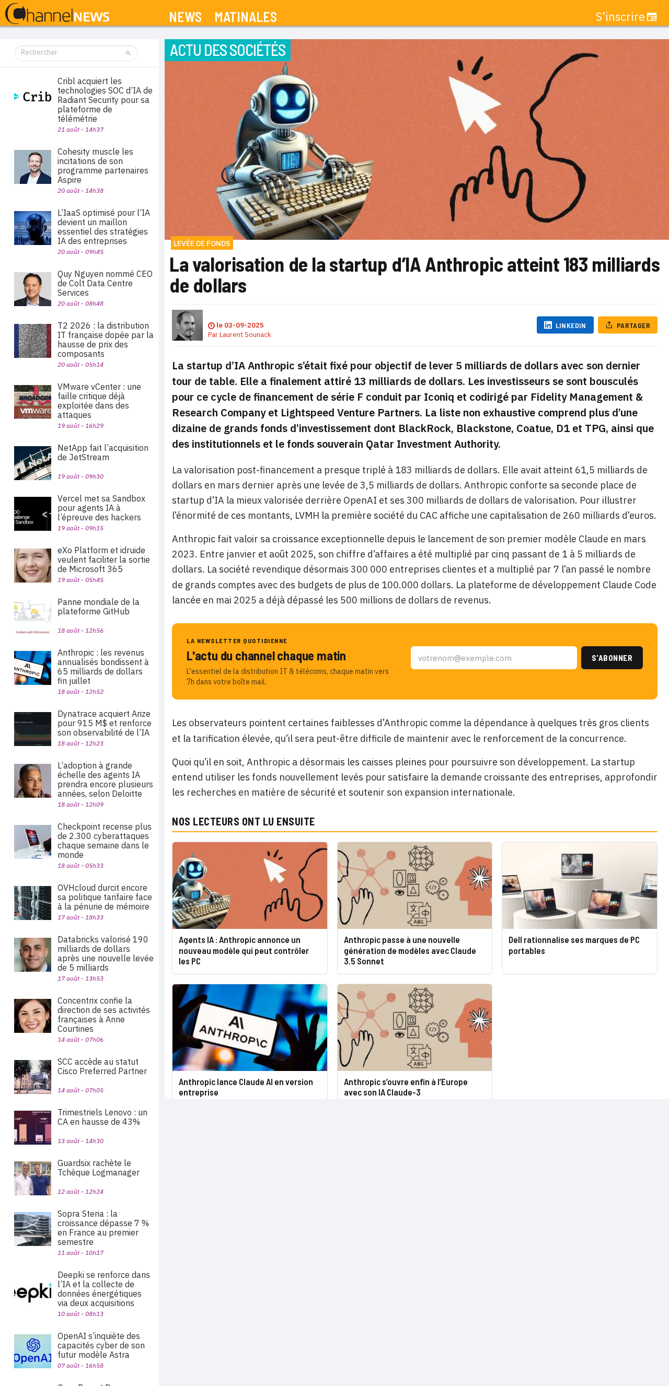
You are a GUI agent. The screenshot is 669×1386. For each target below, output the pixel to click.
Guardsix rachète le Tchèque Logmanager (98, 1168)
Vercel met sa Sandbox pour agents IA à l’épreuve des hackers (101, 507)
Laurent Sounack (245, 334)
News (185, 17)
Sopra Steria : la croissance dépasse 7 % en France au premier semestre (103, 1227)
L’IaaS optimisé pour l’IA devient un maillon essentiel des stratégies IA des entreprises (103, 226)
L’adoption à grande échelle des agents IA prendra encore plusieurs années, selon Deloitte (105, 779)
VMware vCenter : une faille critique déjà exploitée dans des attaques (99, 400)
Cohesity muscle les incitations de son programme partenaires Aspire (102, 165)
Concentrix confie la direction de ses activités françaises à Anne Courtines (103, 1014)
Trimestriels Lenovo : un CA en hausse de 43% (102, 1117)
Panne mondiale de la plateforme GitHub (98, 606)
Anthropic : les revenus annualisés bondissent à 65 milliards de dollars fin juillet (103, 666)
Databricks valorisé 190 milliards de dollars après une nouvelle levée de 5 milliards (105, 953)
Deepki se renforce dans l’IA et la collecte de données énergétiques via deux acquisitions (103, 1288)
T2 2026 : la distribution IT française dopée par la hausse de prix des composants (105, 339)
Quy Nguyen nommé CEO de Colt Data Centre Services (105, 283)
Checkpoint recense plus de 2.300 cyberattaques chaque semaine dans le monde (104, 840)
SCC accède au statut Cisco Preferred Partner (102, 1066)
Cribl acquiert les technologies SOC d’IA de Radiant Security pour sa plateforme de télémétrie (105, 100)
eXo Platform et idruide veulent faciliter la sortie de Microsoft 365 (103, 559)
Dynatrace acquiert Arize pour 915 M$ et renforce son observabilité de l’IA (104, 723)
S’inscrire (620, 16)
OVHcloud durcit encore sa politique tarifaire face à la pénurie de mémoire (104, 897)
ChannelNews (57, 14)
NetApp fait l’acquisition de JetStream (102, 452)
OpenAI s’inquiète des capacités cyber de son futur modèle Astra (101, 1345)
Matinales (245, 17)
